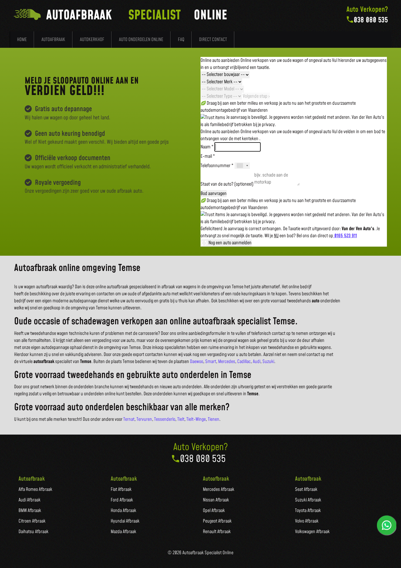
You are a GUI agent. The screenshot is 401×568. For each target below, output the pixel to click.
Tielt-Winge (196, 419)
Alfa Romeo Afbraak (35, 489)
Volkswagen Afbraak (312, 531)
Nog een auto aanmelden (230, 243)
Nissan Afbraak (216, 500)
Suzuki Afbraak (308, 500)
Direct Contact (213, 39)
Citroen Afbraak (32, 521)
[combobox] (242, 165)
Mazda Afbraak (123, 531)
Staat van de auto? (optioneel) (227, 184)
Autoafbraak (53, 39)
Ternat (128, 419)
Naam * (207, 147)
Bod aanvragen (214, 193)
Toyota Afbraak (308, 510)
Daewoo (196, 361)
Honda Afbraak (123, 510)
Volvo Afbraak (307, 521)
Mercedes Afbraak (218, 489)
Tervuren (144, 419)
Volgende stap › (256, 96)
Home (22, 39)
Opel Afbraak (214, 510)
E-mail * (208, 156)
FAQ (181, 39)
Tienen (213, 419)
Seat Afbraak (306, 489)
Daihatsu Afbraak (33, 531)
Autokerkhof (92, 39)
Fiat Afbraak (121, 489)
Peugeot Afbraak (217, 521)
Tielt (180, 419)
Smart (210, 361)
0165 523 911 (345, 236)
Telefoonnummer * (217, 165)
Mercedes (226, 361)
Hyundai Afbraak (125, 521)
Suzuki (268, 361)
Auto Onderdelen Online (141, 39)
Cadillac (244, 361)
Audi (256, 361)
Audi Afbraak (29, 500)
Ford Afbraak (122, 500)
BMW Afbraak (29, 510)
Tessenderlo (164, 419)
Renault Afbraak (217, 531)
